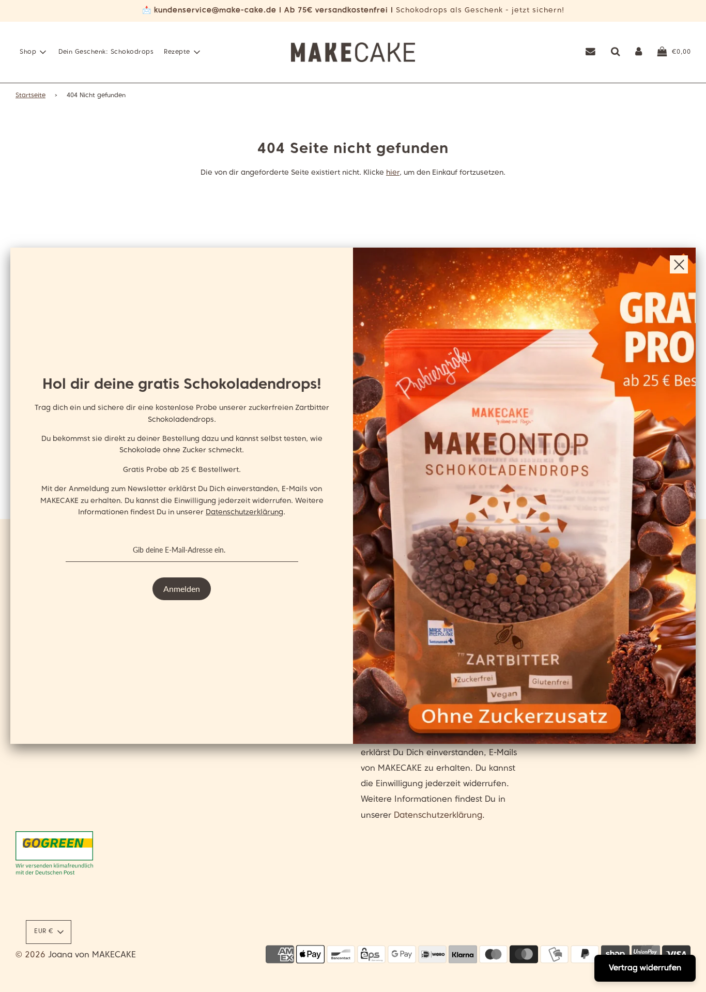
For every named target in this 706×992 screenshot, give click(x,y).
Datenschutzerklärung (244, 512)
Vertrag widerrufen (645, 968)
